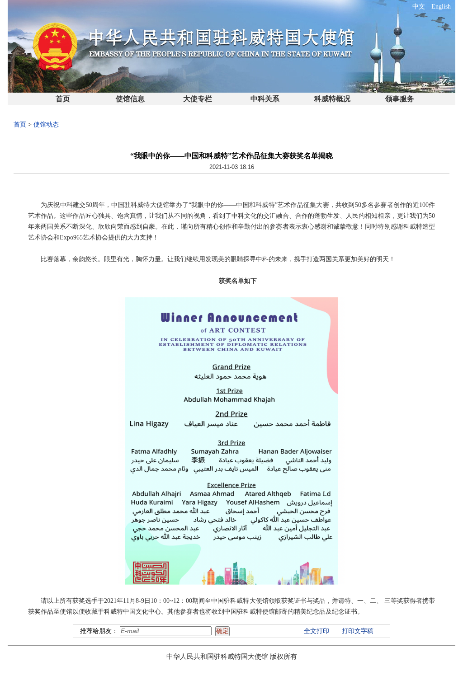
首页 (63, 99)
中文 (418, 6)
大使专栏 (197, 99)
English (441, 6)
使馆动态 (46, 124)
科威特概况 (332, 99)
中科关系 (264, 99)
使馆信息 (130, 99)
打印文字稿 (357, 631)
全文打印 (316, 631)
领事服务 (399, 99)
